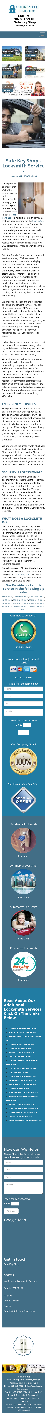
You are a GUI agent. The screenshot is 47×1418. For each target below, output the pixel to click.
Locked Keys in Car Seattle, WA (23, 1112)
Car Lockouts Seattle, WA (20, 1116)
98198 (42, 606)
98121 (42, 600)
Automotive (12, 1398)
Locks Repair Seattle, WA (20, 1048)
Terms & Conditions (13, 1404)
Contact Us (23, 1401)
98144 (36, 603)
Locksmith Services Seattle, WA (23, 1028)
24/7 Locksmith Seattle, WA (21, 1052)
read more (7, 55)
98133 (20, 603)
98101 (4, 597)
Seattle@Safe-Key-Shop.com (19, 1311)
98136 (31, 603)
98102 (10, 597)
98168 (20, 606)
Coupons (35, 1398)
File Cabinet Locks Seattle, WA (22, 1068)
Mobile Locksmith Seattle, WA (22, 1032)
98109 (4, 600)
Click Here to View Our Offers (24, 784)
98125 (10, 603)
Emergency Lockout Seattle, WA (23, 1092)
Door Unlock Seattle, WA (20, 1056)
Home (10, 1395)
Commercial (33, 1395)
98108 (42, 597)
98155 (10, 606)
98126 (15, 603)
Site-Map (38, 1404)
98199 (23, 610)
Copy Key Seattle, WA (18, 1072)
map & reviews (30, 1383)
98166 (15, 606)
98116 (20, 600)
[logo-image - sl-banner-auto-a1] (23, 123)
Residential (20, 1395)
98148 (4, 606)
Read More (23, 856)
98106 (31, 597)
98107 (36, 597)
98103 (15, 597)
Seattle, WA (16, 176)
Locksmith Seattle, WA (19, 1088)
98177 (26, 606)
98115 (15, 600)
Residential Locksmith (23, 824)
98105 (26, 597)
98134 (26, 603)
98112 (10, 600)
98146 (42, 603)
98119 (36, 600)
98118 (31, 600)
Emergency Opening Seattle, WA (23, 1108)
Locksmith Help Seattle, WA (21, 1044)
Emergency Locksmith (23, 948)
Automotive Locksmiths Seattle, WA (25, 1120)
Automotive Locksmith (23, 907)
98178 (31, 606)
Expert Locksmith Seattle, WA (22, 1080)
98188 (36, 606)
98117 (26, 600)
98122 (4, 603)
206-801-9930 (23, 19)
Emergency (24, 1398)
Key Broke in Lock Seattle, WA (22, 1084)
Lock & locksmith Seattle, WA (22, 1076)
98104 (20, 597)
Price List (28, 1404)
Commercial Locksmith (23, 865)
